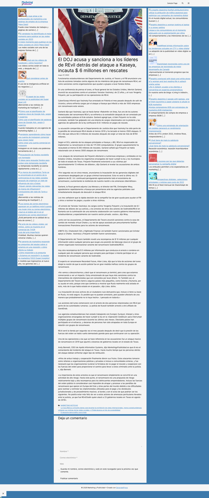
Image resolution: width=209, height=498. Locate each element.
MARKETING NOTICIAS (69, 405)
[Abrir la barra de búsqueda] (183, 3)
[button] (189, 3)
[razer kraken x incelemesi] (104, 497)
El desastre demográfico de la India (73, 412)
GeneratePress (122, 488)
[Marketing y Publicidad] (26, 3)
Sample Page (172, 3)
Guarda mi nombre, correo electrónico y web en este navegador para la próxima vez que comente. (99, 470)
